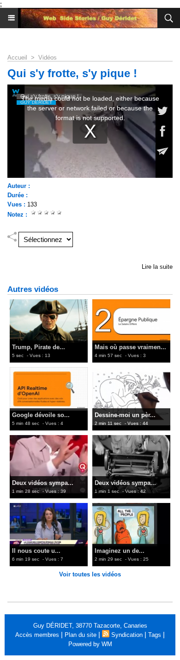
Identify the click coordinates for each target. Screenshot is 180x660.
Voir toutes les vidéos (90, 574)
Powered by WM (90, 644)
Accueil (17, 57)
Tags (154, 634)
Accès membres (37, 634)
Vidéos (47, 57)
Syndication (127, 634)
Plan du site (80, 634)
